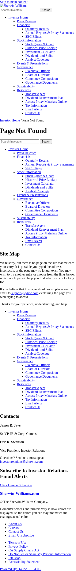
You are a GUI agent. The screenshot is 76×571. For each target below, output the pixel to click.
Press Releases (26, 21)
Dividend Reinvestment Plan (44, 98)
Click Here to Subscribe (16, 485)
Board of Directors (37, 75)
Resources (24, 90)
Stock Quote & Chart (39, 44)
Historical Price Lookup (41, 48)
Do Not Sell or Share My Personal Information (39, 554)
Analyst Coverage (37, 59)
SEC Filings (33, 36)
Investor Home (18, 17)
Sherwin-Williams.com (19, 493)
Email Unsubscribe (21, 535)
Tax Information (36, 105)
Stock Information (29, 40)
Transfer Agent (35, 94)
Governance (25, 67)
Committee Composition (41, 78)
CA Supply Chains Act (23, 550)
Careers (13, 528)
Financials (23, 25)
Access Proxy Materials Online (46, 101)
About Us (15, 524)
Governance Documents (41, 82)
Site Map (14, 558)
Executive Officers (37, 71)
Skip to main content (13, 2)
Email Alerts (33, 109)
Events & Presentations (32, 63)
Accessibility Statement (23, 562)
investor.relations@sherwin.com (21, 461)
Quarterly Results (37, 29)
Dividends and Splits (39, 55)
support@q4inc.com (24, 293)
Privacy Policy (18, 546)
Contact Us (32, 113)
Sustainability (26, 86)
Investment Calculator (39, 52)
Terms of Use (17, 542)
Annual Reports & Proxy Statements (49, 32)
